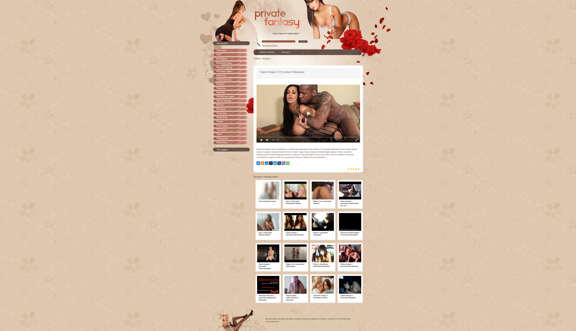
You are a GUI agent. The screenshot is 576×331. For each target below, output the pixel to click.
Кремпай (220, 92)
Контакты (286, 52)
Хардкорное (222, 138)
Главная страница (266, 52)
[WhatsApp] (288, 163)
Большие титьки (224, 67)
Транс (219, 134)
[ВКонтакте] (258, 163)
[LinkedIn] (275, 163)
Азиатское (221, 50)
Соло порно (222, 126)
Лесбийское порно (225, 96)
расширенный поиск (270, 45)
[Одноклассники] (262, 163)
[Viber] (283, 163)
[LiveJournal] (279, 163)
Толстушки (221, 130)
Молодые (221, 109)
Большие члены (224, 71)
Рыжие (219, 122)
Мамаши (220, 84)
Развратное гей (223, 80)
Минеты (220, 105)
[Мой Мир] (266, 163)
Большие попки (224, 63)
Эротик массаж (223, 101)
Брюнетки (221, 75)
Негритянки (222, 117)
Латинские (221, 113)
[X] (271, 163)
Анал (218, 54)
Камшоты (221, 88)
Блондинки (221, 59)
